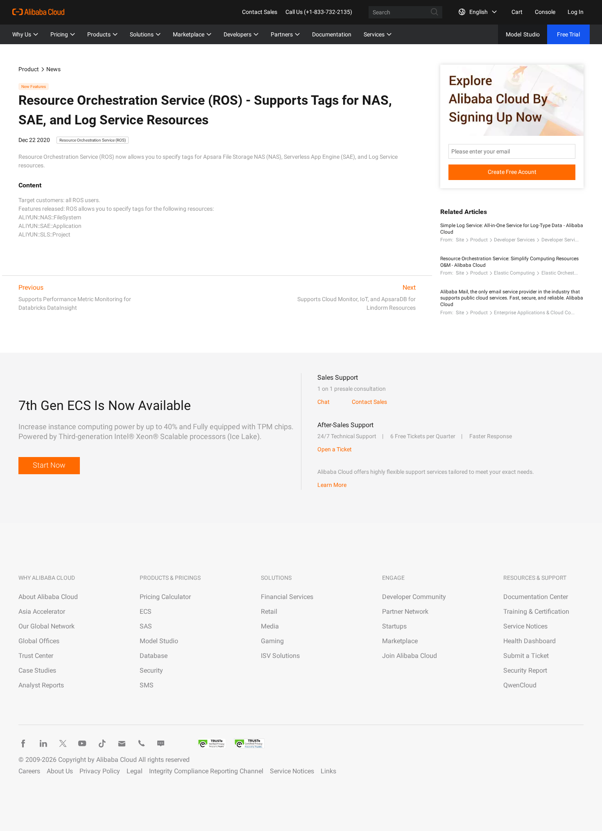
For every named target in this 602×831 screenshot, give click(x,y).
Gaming (272, 641)
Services (374, 34)
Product (28, 69)
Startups (394, 626)
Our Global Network (46, 626)
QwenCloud (519, 685)
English (478, 12)
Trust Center (35, 656)
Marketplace (188, 34)
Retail (269, 611)
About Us (60, 771)
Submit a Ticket (526, 656)
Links (328, 771)
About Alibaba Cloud (48, 597)
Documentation (331, 34)
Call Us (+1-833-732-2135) (318, 12)
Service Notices (525, 626)
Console (545, 12)
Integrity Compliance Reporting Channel (206, 771)
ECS (146, 611)
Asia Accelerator (41, 611)
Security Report (525, 670)
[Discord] (161, 743)
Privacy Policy (99, 771)
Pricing (59, 34)
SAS (146, 626)
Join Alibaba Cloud (409, 656)
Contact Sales (259, 12)
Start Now (49, 465)
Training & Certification (536, 611)
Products (99, 34)
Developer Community (414, 597)
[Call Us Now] (141, 743)
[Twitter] (63, 743)
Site (460, 240)
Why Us (21, 34)
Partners (282, 34)
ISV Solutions (280, 656)
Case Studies (37, 670)
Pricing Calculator (165, 597)
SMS (147, 685)
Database (153, 656)
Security (151, 670)
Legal (135, 771)
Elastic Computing (514, 273)
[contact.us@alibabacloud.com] (122, 743)
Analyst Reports (41, 685)
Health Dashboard (529, 641)
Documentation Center (535, 597)
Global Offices (38, 641)
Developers (237, 34)
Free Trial (568, 34)
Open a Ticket (334, 449)
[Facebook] (23, 743)
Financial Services (287, 597)
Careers (29, 771)
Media (270, 626)
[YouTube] (82, 743)
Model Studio (159, 641)
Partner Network (405, 611)
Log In (576, 12)
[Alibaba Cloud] (38, 12)
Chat (323, 402)
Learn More (331, 485)
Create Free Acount (512, 172)
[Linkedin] (43, 743)
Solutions (142, 34)
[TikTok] (102, 743)
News (53, 69)
